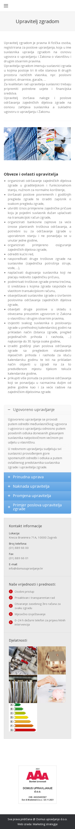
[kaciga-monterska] (62, 135)
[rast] (46, 152)
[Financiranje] (52, 689)
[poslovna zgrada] (21, 143)
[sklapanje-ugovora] (62, 152)
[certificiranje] (46, 135)
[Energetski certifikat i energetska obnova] (23, 717)
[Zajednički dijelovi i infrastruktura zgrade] (23, 660)
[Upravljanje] (52, 660)
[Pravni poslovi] (23, 689)
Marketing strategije (45, 824)
